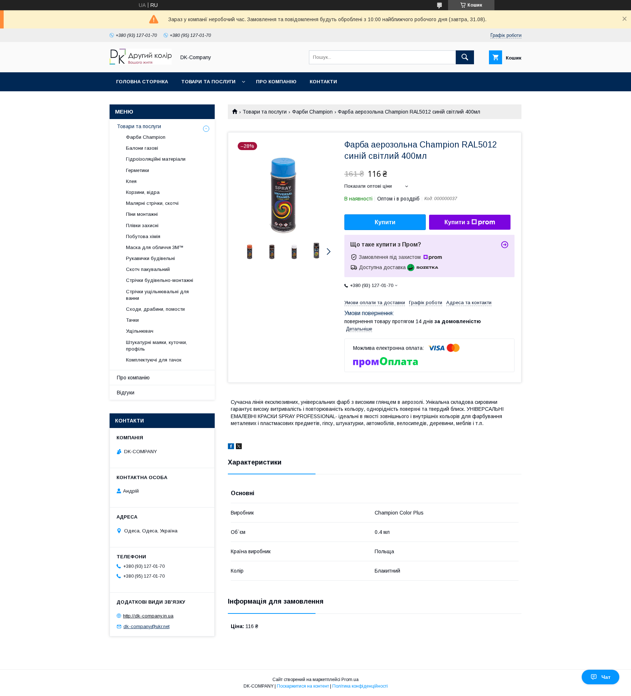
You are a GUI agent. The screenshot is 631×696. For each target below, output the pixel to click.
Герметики (137, 170)
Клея (131, 181)
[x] (239, 447)
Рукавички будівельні (150, 258)
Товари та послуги (208, 81)
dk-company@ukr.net (146, 626)
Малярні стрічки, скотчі (152, 203)
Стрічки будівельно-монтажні (159, 280)
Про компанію (276, 81)
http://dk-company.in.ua (148, 616)
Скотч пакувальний (148, 269)
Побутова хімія (143, 236)
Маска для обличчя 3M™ (155, 247)
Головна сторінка (142, 81)
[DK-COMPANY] (141, 63)
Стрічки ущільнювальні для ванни (157, 295)
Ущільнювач (139, 331)
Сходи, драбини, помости (155, 309)
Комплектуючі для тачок (153, 360)
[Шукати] (465, 57)
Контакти (323, 81)
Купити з (457, 222)
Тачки (132, 320)
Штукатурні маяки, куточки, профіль (156, 346)
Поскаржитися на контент (303, 686)
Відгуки (125, 392)
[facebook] (231, 447)
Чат (606, 677)
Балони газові (142, 148)
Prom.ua (350, 679)
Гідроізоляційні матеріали (156, 159)
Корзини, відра (143, 192)
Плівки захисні (142, 225)
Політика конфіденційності (360, 686)
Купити (385, 222)
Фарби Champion (312, 112)
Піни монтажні (142, 214)
